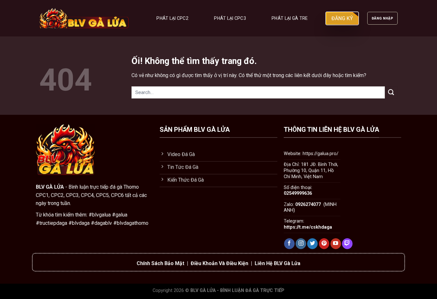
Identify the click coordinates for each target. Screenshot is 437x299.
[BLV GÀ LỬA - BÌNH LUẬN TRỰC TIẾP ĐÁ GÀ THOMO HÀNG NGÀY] (84, 18)
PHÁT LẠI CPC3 (230, 18)
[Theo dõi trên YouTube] (335, 243)
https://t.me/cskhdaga (308, 227)
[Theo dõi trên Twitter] (312, 243)
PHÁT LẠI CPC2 (172, 18)
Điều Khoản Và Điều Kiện (219, 263)
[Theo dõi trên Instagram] (301, 243)
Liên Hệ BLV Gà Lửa (277, 263)
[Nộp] (391, 92)
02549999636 (298, 193)
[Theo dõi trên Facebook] (289, 243)
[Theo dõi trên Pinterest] (324, 243)
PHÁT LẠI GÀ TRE (290, 18)
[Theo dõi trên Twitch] (347, 243)
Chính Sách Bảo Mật (160, 263)
